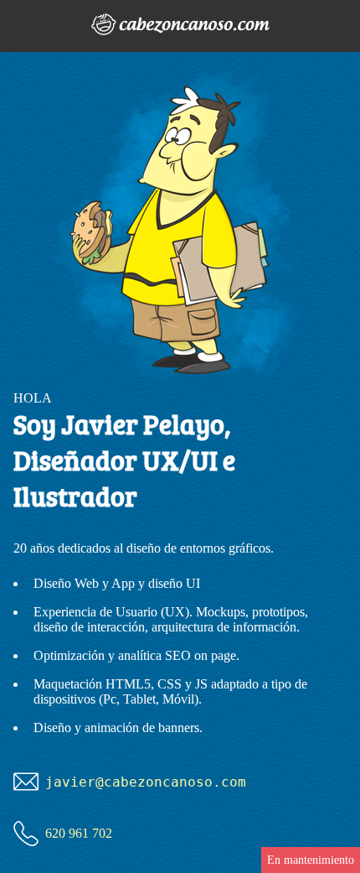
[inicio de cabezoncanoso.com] (180, 26)
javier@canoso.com (145, 782)
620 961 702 (78, 833)
